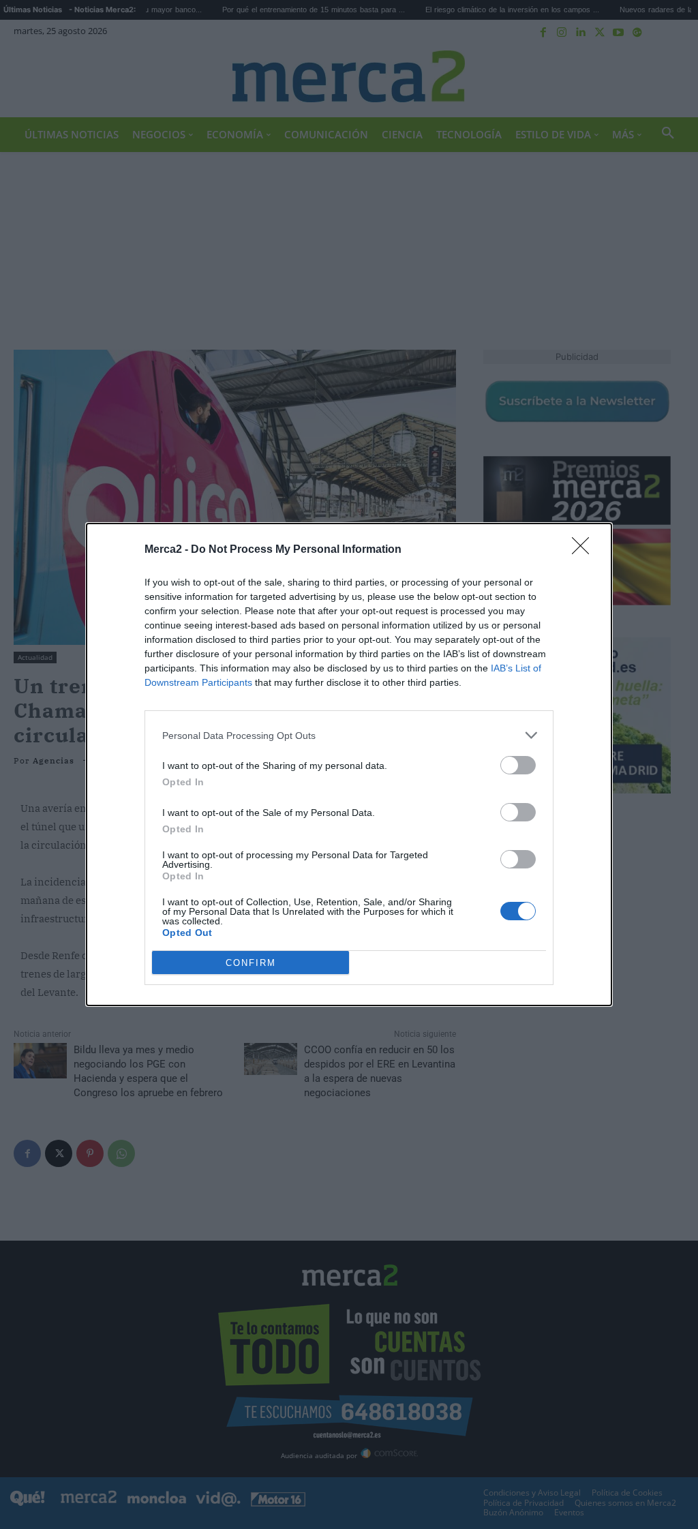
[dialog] (349, 764)
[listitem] (349, 735)
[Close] (585, 550)
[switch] (518, 765)
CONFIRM (251, 963)
